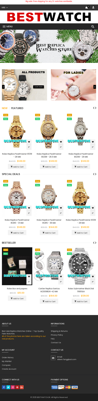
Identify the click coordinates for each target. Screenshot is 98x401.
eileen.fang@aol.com (66, 359)
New (5, 108)
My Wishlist (7, 361)
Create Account (9, 369)
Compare (6, 365)
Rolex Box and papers (17, 288)
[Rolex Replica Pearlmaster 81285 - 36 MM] (49, 197)
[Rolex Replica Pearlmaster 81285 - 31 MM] (17, 197)
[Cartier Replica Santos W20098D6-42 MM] (49, 266)
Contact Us (56, 342)
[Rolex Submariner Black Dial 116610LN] (81, 266)
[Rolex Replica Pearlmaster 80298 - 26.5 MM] (49, 131)
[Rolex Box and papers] (17, 266)
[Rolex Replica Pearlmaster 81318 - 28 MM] (17, 131)
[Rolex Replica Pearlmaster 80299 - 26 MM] (81, 131)
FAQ (52, 338)
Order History (8, 357)
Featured (17, 108)
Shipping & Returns (59, 331)
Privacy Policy (57, 335)
